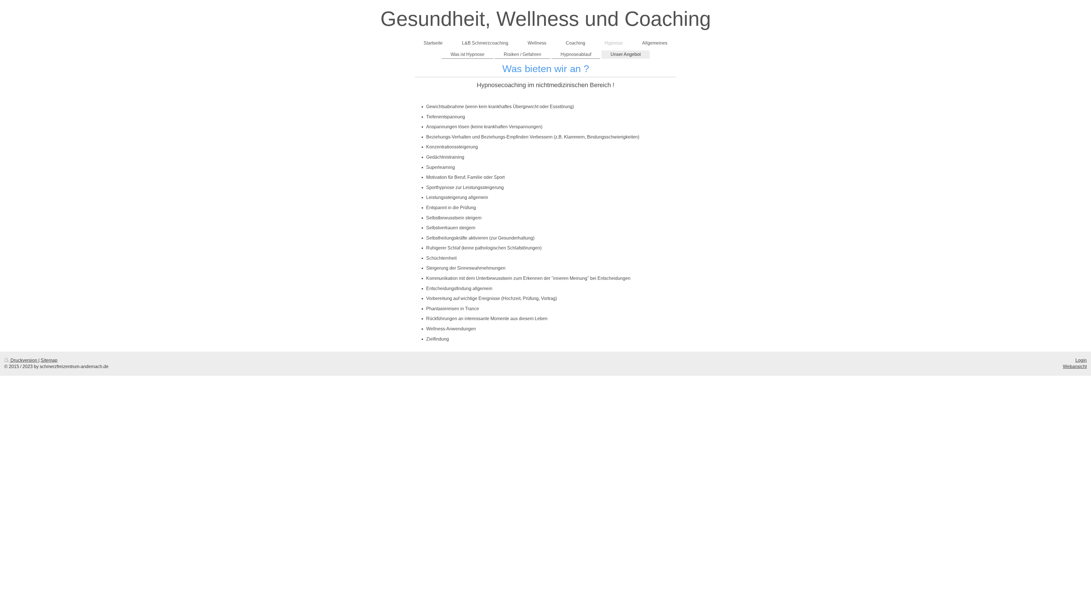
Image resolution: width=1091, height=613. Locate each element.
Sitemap (49, 360)
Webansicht (1075, 366)
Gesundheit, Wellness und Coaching (545, 18)
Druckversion (23, 360)
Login (1081, 360)
